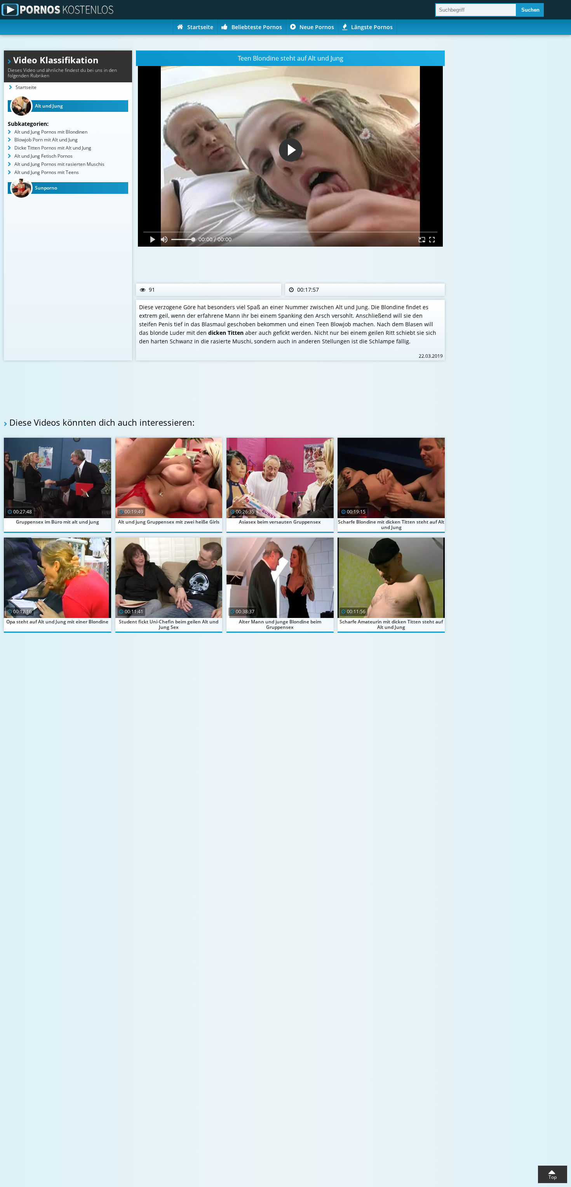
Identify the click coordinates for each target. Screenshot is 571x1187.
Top (552, 1177)
